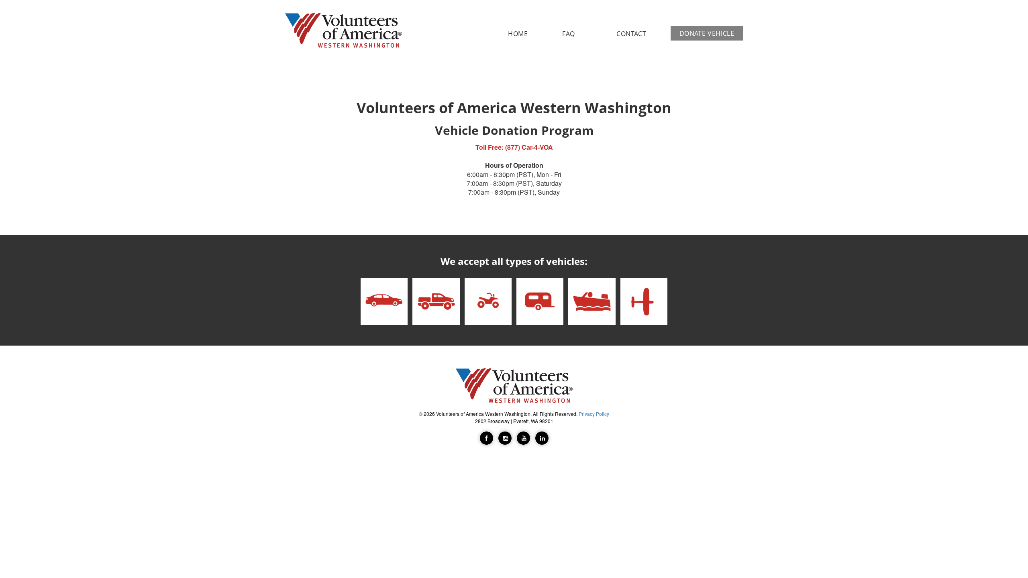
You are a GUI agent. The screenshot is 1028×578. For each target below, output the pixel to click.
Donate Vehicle (706, 33)
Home (518, 34)
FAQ (568, 34)
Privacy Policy (594, 413)
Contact (631, 34)
